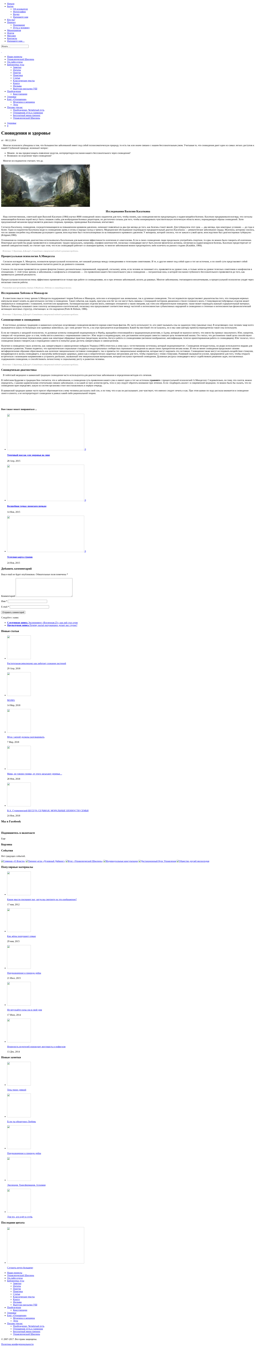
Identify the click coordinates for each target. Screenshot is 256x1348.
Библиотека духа (15, 64)
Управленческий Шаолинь (20, 59)
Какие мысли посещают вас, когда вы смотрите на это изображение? (42, 899)
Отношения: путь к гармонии (28, 112)
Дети (15, 104)
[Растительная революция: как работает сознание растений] (19, 658)
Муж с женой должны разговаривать (25, 737)
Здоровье (11, 96)
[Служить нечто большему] (45, 1262)
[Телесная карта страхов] (46, 551)
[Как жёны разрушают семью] (19, 931)
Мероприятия (14, 30)
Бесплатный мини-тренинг (26, 115)
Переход (11, 22)
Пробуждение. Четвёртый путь (28, 110)
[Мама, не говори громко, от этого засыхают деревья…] (19, 768)
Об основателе (20, 9)
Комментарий (8, 596)
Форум (10, 33)
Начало (10, 3)
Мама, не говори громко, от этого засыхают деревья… (34, 774)
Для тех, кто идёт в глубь (19, 1217)
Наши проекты (14, 56)
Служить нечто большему (20, 1267)
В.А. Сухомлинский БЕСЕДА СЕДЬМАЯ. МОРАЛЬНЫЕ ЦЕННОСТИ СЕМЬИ (48, 810)
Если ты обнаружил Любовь (21, 1121)
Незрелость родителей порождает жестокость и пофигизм (36, 1046)
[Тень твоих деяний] (19, 1084)
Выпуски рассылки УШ (25, 88)
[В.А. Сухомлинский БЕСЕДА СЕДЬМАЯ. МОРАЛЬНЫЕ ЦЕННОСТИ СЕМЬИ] (19, 805)
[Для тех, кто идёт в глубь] (19, 1211)
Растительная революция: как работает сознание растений (36, 663)
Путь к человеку (21, 27)
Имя (4, 601)
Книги (16, 83)
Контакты (12, 38)
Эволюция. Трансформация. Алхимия (26, 1185)
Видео (16, 14)
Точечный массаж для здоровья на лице (28, 455)
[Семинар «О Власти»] (13, 861)
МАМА (11, 700)
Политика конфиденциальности (17, 1344)
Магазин (11, 35)
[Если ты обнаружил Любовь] (19, 1116)
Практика (18, 75)
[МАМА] (19, 695)
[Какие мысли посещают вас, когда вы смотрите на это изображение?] (19, 894)
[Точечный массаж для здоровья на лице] (46, 449)
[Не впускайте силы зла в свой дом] (19, 1005)
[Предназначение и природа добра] (19, 968)
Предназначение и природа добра (24, 973)
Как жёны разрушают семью (21, 936)
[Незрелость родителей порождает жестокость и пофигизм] (19, 1041)
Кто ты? (11, 19)
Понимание (19, 25)
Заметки (17, 67)
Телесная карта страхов (20, 557)
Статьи (16, 78)
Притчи (17, 72)
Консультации (20, 94)
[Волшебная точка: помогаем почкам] (46, 500)
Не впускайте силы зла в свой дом (24, 1010)
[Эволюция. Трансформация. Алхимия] (19, 1180)
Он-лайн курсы (15, 62)
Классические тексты (24, 80)
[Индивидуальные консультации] (120, 861)
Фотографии (19, 11)
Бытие (10, 6)
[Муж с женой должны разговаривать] (19, 732)
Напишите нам (20, 17)
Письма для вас (15, 107)
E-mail (5, 606)
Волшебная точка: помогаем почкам (26, 506)
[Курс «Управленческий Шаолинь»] (84, 861)
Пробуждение (14, 91)
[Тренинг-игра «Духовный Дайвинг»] (45, 861)
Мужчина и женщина (24, 102)
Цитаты (17, 70)
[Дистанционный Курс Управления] (157, 861)
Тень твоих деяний (16, 1090)
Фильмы (17, 86)
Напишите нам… (16, 41)
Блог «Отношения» (17, 99)
